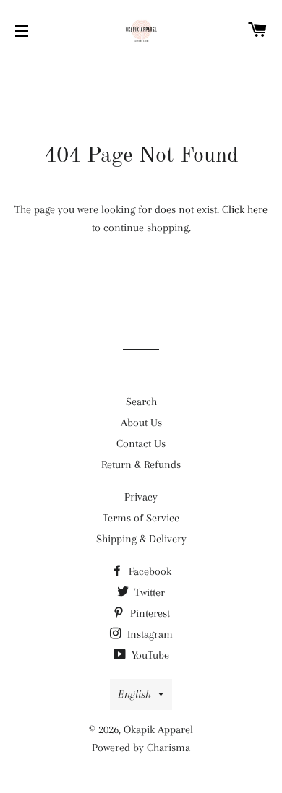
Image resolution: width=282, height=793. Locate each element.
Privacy (141, 496)
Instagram (148, 634)
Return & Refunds (141, 464)
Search (141, 401)
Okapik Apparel (158, 729)
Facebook (148, 571)
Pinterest (148, 613)
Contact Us (141, 443)
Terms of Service (141, 517)
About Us (141, 422)
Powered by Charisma (141, 747)
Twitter (148, 592)
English (134, 694)
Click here (245, 209)
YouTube (149, 655)
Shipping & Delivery (141, 538)
